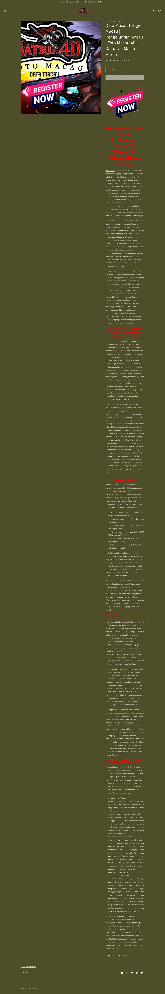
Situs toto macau (112, 669)
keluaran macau (131, 485)
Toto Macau (36, 989)
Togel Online (29, 989)
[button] (4, 10)
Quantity (108, 65)
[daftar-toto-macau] (125, 102)
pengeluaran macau (117, 341)
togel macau (115, 767)
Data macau (110, 170)
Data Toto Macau (28, 966)
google (124, 939)
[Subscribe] (58, 972)
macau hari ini (115, 221)
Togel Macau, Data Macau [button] (117, 955)
